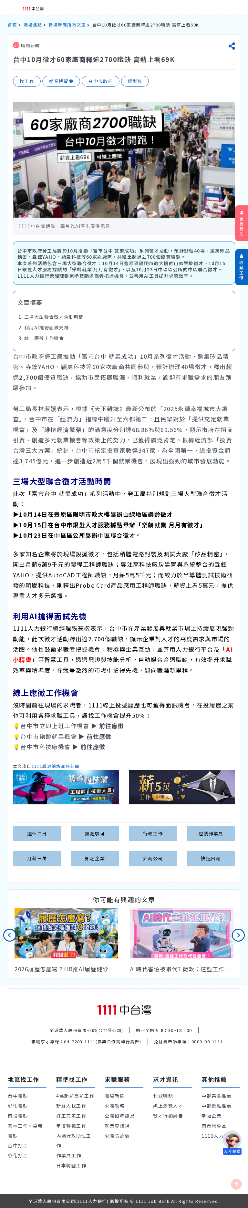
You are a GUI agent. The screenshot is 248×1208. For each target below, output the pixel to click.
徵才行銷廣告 (168, 1115)
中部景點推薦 (217, 1105)
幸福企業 (212, 1115)
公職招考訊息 (120, 1115)
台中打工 (18, 1145)
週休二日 (37, 833)
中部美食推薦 (217, 1095)
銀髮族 (135, 81)
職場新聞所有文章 (67, 25)
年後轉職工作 (71, 1125)
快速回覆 (211, 858)
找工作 (26, 81)
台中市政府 (100, 81)
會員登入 (241, 226)
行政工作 (153, 833)
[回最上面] (236, 1184)
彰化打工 (18, 1155)
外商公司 (153, 858)
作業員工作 (68, 1155)
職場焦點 (33, 25)
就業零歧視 (117, 1125)
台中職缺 (18, 1095)
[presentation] (9, 935)
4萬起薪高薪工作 (75, 1095)
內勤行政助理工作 (73, 1140)
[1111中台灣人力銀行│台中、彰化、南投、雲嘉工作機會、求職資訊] (33, 8)
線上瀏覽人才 (168, 1105)
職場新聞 (30, 45)
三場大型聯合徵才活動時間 (54, 317)
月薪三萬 (37, 858)
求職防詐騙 (117, 1135)
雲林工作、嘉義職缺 (25, 1130)
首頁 (12, 25)
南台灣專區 (214, 1125)
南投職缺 (18, 1115)
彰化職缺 (18, 1105)
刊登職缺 (163, 1095)
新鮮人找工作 (71, 1105)
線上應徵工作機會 (44, 338)
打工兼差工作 (71, 1115)
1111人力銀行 (218, 1135)
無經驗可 (95, 833)
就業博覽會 (61, 81)
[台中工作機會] (124, 1009)
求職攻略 (115, 1105)
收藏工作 (241, 270)
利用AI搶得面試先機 (46, 327)
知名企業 (95, 858)
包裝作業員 (211, 833)
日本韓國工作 (71, 1165)
